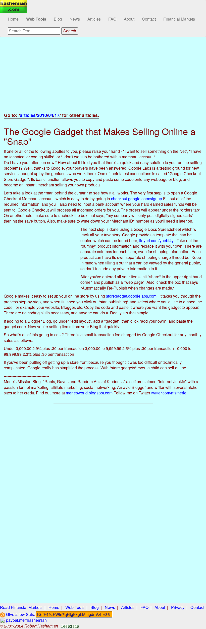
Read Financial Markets (21, 607)
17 (57, 115)
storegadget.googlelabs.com (131, 296)
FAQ (112, 19)
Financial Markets (179, 19)
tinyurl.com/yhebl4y (156, 240)
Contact (149, 19)
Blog (58, 19)
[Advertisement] (103, 77)
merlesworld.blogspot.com (89, 393)
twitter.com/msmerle (168, 393)
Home (13, 19)
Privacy (177, 607)
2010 (42, 115)
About (129, 19)
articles (28, 115)
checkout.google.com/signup (136, 198)
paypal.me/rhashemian (26, 620)
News (75, 19)
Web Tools (36, 19)
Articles (94, 19)
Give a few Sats (19, 614)
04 (50, 115)
